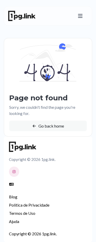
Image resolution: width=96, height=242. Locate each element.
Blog (13, 196)
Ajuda (14, 221)
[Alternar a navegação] (80, 16)
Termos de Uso (22, 213)
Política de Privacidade (29, 204)
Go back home (51, 125)
